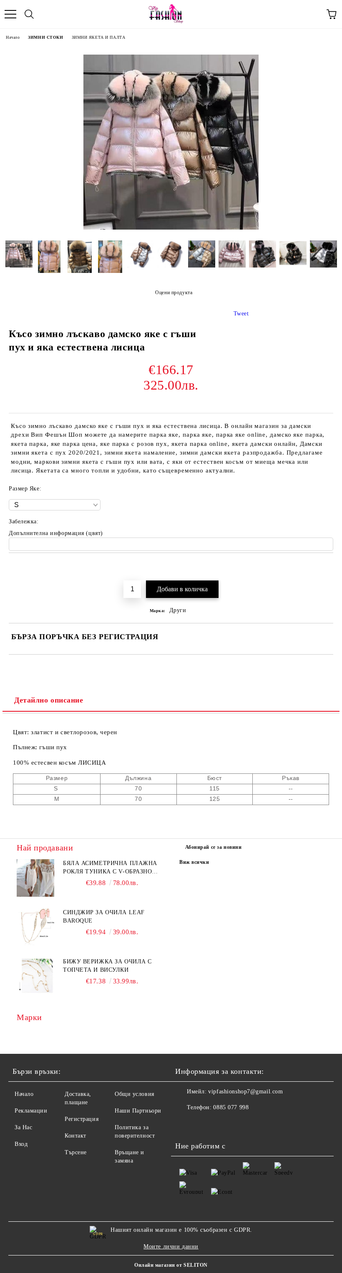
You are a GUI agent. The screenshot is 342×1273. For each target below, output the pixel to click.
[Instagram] (204, 1124)
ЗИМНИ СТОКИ (45, 37)
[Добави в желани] (327, 567)
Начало (13, 37)
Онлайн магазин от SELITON (171, 1265)
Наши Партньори (138, 1111)
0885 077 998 (231, 1107)
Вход (21, 1144)
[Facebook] (186, 1124)
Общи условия (134, 1094)
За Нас (23, 1127)
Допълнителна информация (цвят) (56, 533)
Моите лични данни (171, 1246)
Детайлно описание (48, 700)
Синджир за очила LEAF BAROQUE (104, 916)
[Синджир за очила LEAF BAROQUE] (35, 927)
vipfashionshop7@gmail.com (245, 1091)
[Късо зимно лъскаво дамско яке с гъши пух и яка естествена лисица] (171, 228)
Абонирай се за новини (213, 847)
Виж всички (194, 862)
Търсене (76, 1152)
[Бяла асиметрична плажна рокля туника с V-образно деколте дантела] (35, 878)
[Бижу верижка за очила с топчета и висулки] (35, 976)
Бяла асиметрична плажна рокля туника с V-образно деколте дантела (110, 868)
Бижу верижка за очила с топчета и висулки (107, 965)
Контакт (75, 1136)
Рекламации (31, 1111)
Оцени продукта (173, 292)
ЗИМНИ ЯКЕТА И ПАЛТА (99, 37)
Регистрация (81, 1119)
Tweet (241, 313)
